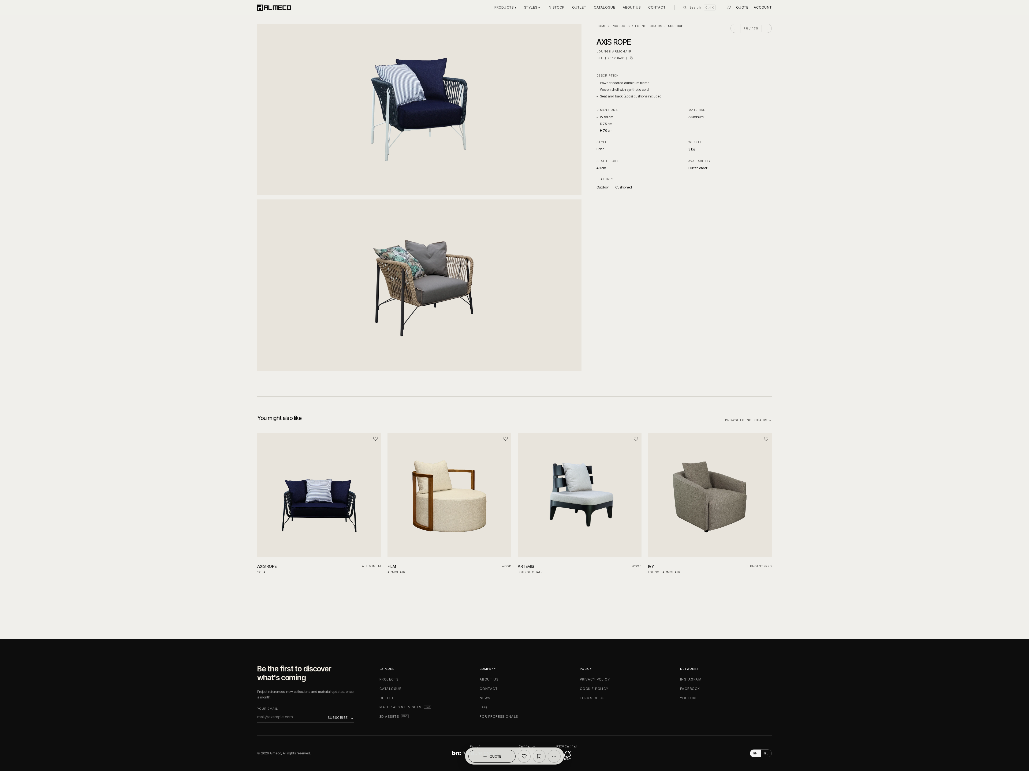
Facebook (690, 689)
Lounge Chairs (648, 26)
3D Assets (394, 717)
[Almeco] (274, 7)
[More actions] (554, 756)
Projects (389, 679)
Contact (656, 7)
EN (755, 753)
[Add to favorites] (524, 756)
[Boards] (728, 8)
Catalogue (604, 7)
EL (766, 753)
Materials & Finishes (405, 707)
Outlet (579, 7)
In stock (556, 7)
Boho (600, 149)
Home (601, 26)
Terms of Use (593, 698)
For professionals (499, 717)
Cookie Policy (594, 689)
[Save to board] (539, 756)
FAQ (483, 707)
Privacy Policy (595, 679)
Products (505, 7)
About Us (632, 7)
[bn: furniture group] (474, 753)
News (485, 698)
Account (763, 7)
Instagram (691, 679)
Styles (532, 7)
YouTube (689, 698)
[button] (419, 109)
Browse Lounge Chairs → (748, 420)
